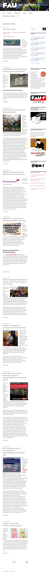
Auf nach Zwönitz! (9, 29)
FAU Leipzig (9, 184)
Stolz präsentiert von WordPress (9, 571)
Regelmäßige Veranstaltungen (9, 16)
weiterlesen (5, 61)
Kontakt (30, 13)
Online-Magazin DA (35, 172)
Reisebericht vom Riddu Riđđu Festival (38, 185)
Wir (3, 13)
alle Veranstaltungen (36, 62)
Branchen (9, 13)
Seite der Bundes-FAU (11, 254)
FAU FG (24, 13)
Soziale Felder (17, 13)
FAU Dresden (27, 4)
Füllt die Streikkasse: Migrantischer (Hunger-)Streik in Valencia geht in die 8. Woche (15, 282)
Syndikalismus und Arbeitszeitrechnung (38, 183)
